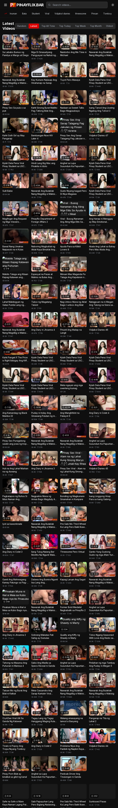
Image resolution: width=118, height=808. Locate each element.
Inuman (13, 13)
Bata (24, 13)
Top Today (65, 26)
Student (36, 13)
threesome (80, 13)
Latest (33, 26)
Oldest (109, 26)
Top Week (80, 26)
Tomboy (107, 13)
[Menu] (5, 5)
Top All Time (48, 26)
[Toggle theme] (113, 5)
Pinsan (94, 13)
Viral (47, 13)
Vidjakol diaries (62, 13)
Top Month (96, 26)
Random (21, 26)
